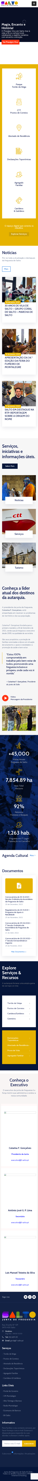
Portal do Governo (10, 1391)
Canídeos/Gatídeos (15, 1013)
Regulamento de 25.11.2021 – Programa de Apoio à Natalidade (17, 912)
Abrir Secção (18, 503)
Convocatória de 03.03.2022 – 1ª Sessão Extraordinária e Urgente (18, 940)
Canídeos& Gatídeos (19, 209)
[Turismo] (19, 555)
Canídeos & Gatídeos (12, 1378)
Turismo (19, 567)
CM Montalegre (9, 1396)
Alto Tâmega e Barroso (12, 1401)
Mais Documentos (18, 952)
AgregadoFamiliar (19, 183)
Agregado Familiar (15, 1055)
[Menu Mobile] (34, 3)
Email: (14, 1341)
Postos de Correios (15, 1008)
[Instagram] (30, 1297)
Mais (32, 855)
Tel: (11, 1337)
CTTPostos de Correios (19, 111)
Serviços (19, 533)
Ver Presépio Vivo (10, 42)
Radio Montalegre (10, 1406)
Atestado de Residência (19, 136)
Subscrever (6, 1454)
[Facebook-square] (25, 1297)
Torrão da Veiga (14, 1003)
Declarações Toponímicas (19, 159)
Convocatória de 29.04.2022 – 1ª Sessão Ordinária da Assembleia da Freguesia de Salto (18, 926)
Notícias (19, 500)
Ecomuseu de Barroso (12, 1410)
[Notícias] (19, 487)
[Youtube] (34, 1297)
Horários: (8, 1331)
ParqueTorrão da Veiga (19, 85)
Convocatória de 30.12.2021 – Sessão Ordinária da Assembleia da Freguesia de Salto (18, 899)
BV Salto (6, 1415)
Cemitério (11, 1018)
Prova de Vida (13, 1050)
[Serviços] (19, 521)
